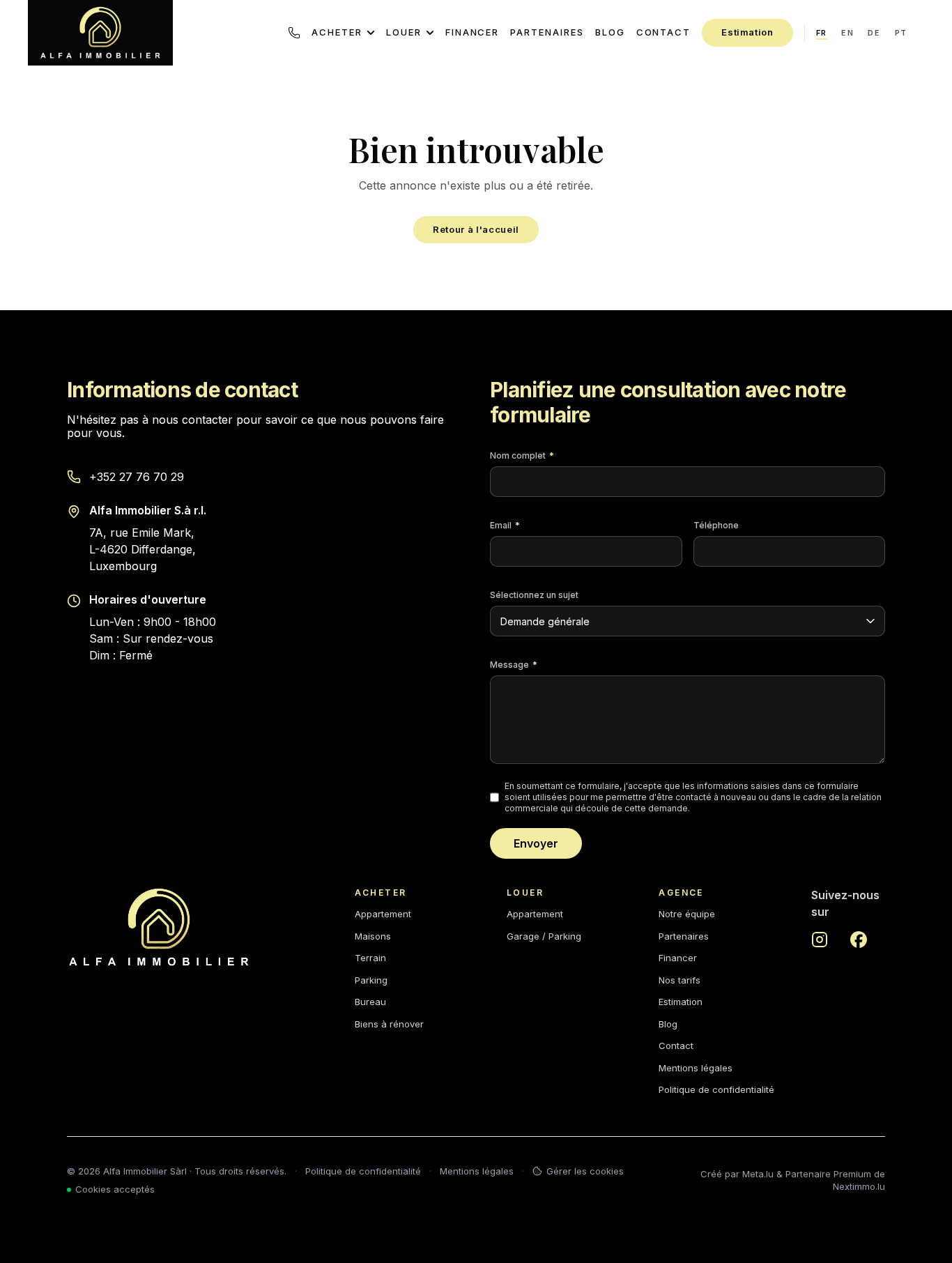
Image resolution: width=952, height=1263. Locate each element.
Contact (663, 32)
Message (513, 664)
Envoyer (536, 843)
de (874, 33)
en (847, 33)
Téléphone (716, 525)
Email (505, 525)
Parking (371, 980)
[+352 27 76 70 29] (294, 32)
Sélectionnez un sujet (534, 595)
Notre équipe (687, 913)
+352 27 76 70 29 (136, 477)
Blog (610, 32)
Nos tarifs (679, 980)
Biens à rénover (389, 1023)
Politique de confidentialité (716, 1089)
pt (901, 33)
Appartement (383, 913)
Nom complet (522, 455)
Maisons (373, 936)
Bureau (370, 1001)
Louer (404, 32)
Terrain (370, 957)
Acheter (337, 32)
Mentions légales (695, 1067)
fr (821, 33)
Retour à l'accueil (476, 229)
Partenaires (546, 32)
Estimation (747, 32)
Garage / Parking (544, 936)
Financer (472, 32)
